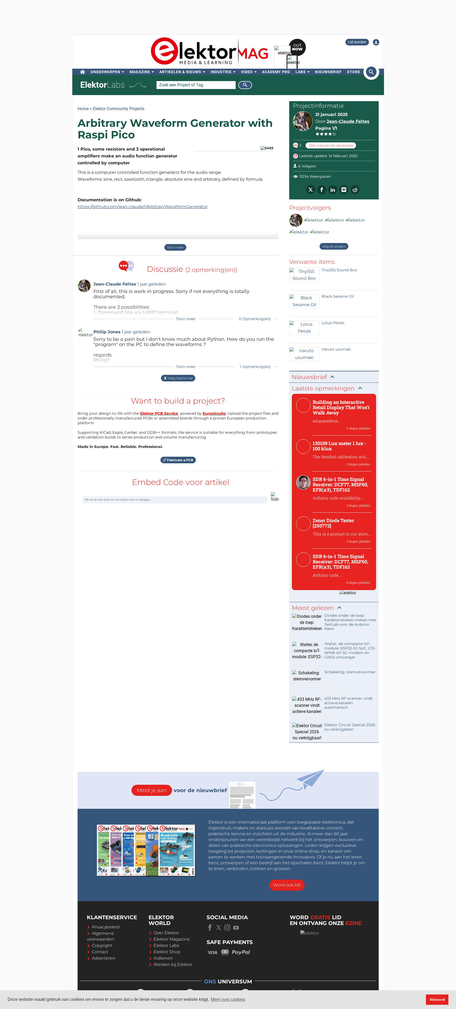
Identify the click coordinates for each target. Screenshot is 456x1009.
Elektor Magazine (172, 939)
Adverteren (103, 958)
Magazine (140, 72)
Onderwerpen (105, 72)
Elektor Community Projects (118, 108)
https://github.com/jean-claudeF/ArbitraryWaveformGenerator (143, 206)
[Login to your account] (376, 42)
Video (247, 72)
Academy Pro (276, 72)
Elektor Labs (166, 945)
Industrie (221, 72)
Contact (100, 951)
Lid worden (357, 42)
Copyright (102, 945)
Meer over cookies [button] (228, 999)
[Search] (245, 85)
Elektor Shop (167, 951)
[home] (82, 72)
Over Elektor (166, 932)
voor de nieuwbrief (182, 790)
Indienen (163, 958)
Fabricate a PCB (179, 460)
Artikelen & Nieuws (180, 72)
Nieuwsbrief (328, 72)
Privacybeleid (106, 926)
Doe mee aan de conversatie (330, 145)
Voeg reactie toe (180, 378)
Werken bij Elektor (173, 964)
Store (353, 72)
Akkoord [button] (437, 999)
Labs (301, 72)
